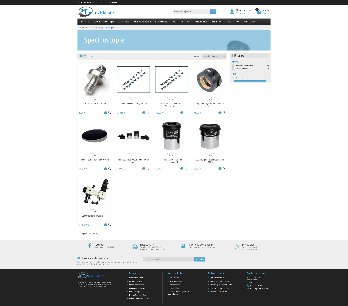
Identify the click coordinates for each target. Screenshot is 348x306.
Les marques (217, 21)
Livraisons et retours (136, 277)
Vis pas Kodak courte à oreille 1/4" (95, 103)
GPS (189, 21)
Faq (229, 21)
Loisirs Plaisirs (242, 68)
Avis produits (174, 288)
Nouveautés (174, 277)
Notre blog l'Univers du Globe (221, 284)
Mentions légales (135, 291)
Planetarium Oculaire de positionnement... (171, 160)
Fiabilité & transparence (219, 291)
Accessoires (123, 21)
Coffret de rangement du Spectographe (171, 104)
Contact (115, 2)
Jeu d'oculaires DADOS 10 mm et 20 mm (133, 160)
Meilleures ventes (176, 281)
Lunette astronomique (104, 21)
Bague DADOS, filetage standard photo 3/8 (210, 104)
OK (213, 11)
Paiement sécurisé (135, 281)
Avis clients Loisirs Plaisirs (219, 288)
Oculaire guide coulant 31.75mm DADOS (210, 160)
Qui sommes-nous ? (217, 277)
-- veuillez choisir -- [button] (210, 56)
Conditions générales (137, 288)
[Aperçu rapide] (109, 112)
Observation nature (142, 21)
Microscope (178, 21)
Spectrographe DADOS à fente (95, 216)
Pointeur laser (201, 21)
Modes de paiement (136, 284)
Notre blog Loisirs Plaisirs (219, 281)
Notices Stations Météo (137, 295)
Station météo (161, 21)
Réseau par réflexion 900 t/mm (95, 159)
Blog (237, 21)
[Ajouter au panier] (105, 112)
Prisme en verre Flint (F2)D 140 (133, 103)
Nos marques (175, 284)
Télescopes (85, 21)
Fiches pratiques (251, 21)
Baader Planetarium (244, 65)
